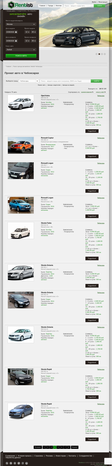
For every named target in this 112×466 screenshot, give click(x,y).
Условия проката (25, 456)
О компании (10, 456)
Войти (94, 2)
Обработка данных (13, 457)
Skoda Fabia (46, 223)
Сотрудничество (85, 456)
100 (105, 89)
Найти (99, 6)
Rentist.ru (81, 462)
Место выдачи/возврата (14, 20)
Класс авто (9, 46)
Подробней (92, 131)
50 (102, 89)
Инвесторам (61, 456)
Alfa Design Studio (101, 464)
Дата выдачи (10, 28)
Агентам (59, 5)
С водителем (21, 11)
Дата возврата (11, 37)
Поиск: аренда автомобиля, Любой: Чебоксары (27, 66)
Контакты (72, 456)
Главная (42, 5)
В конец (74, 447)
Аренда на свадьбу (68, 85)
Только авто (11, 11)
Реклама (49, 456)
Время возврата (30, 37)
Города (50, 5)
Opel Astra (45, 96)
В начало (38, 447)
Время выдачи (29, 28)
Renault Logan (47, 163)
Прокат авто (42, 85)
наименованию (86, 92)
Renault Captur (47, 138)
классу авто (100, 92)
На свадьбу (31, 11)
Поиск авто (21, 56)
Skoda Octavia (47, 265)
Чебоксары (100, 96)
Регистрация (103, 2)
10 (100, 89)
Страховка (38, 456)
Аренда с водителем (54, 85)
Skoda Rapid (46, 369)
